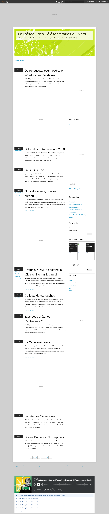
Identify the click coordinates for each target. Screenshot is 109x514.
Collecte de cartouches (40, 295)
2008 (70, 280)
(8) (75, 209)
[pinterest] (62, 2)
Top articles (29, 466)
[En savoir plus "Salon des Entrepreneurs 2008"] (81, 247)
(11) (76, 204)
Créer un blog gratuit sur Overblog (18, 466)
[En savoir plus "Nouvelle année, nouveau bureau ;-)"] (73, 256)
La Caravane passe (37, 342)
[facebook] (56, 2)
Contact (22, 60)
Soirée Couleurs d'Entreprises (44, 437)
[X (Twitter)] (59, 2)
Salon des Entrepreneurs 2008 (45, 149)
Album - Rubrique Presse (76, 189)
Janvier (73, 285)
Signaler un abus (41, 466)
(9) (74, 207)
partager (49, 489)
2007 (70, 288)
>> (50, 457)
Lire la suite (29, 90)
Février (73, 283)
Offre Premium (69, 466)
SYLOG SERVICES (37, 170)
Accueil (16, 60)
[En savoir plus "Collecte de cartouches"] (90, 256)
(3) (73, 212)
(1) (77, 215)
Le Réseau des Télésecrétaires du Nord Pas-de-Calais (54, 34)
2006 (70, 290)
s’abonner (39, 489)
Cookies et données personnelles (80, 466)
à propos (59, 489)
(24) (72, 202)
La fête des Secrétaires (40, 416)
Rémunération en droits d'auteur (58, 466)
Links (70, 191)
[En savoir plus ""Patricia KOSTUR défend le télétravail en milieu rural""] (81, 256)
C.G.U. (48, 466)
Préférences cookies (93, 466)
